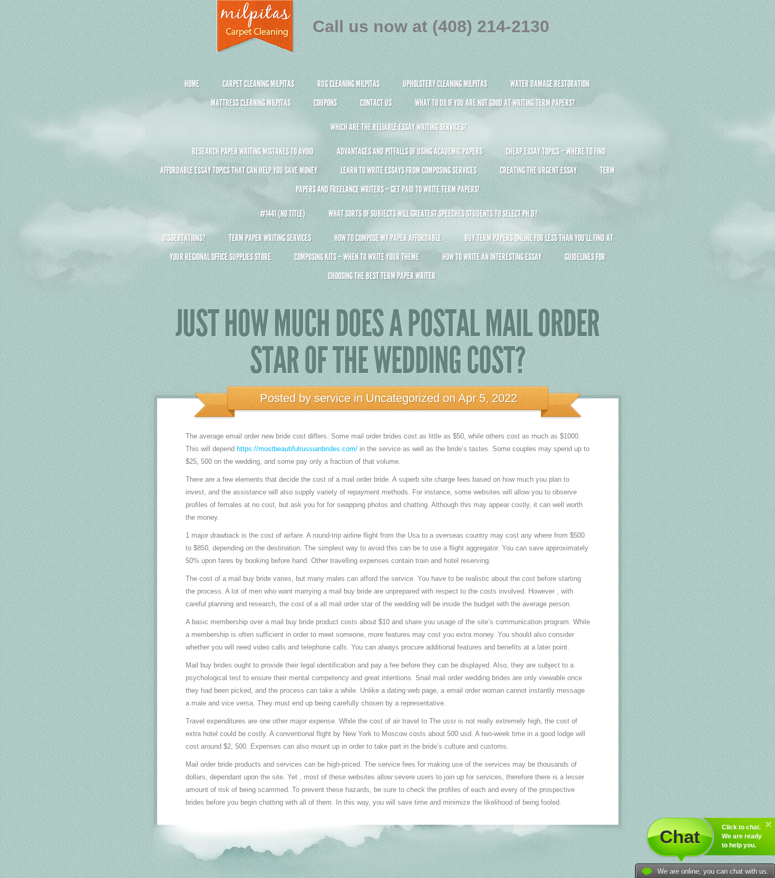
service (332, 398)
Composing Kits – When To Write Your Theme (356, 257)
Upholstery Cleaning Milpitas (445, 84)
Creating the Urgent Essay (538, 170)
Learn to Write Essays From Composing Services (409, 170)
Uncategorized (403, 398)
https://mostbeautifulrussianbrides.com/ (297, 449)
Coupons (325, 103)
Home (192, 84)
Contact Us (376, 103)
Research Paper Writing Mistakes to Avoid (253, 151)
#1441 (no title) (282, 213)
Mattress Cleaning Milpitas (250, 103)
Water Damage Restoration (549, 84)
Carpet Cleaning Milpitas (258, 84)
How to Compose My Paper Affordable (387, 238)
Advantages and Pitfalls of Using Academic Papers (409, 151)
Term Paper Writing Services (270, 238)
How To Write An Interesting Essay (491, 257)
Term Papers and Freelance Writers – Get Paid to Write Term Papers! (455, 180)
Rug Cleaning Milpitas (348, 84)
